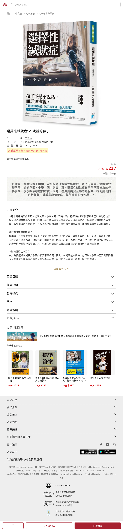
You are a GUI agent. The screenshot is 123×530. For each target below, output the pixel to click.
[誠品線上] (4, 4)
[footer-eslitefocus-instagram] (114, 444)
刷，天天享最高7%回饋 (27, 150)
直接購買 (97, 525)
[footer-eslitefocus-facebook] (101, 444)
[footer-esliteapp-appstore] (89, 451)
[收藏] (13, 525)
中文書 (18, 13)
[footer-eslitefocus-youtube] (107, 444)
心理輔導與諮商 (47, 13)
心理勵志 (30, 13)
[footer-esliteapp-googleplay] (107, 451)
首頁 (9, 13)
